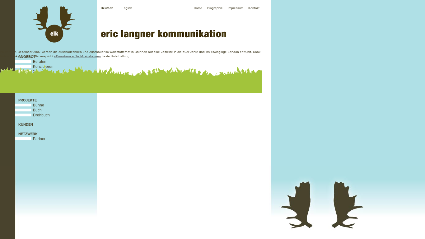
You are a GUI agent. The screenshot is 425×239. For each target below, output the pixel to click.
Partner (39, 139)
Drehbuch (41, 115)
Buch (37, 110)
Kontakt (253, 8)
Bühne (38, 105)
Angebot (27, 57)
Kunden (25, 124)
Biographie (215, 8)
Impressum (235, 8)
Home (198, 8)
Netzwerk (28, 134)
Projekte (27, 100)
